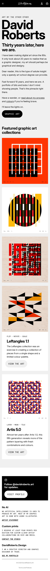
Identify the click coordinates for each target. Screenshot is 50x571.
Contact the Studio (11, 539)
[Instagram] (5, 480)
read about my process (33, 98)
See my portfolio (10, 555)
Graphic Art (12, 113)
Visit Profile (16, 494)
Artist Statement (10, 520)
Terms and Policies (25, 568)
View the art (16, 363)
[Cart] (47, 3)
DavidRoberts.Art (28, 563)
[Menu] (3, 3)
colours (10, 101)
